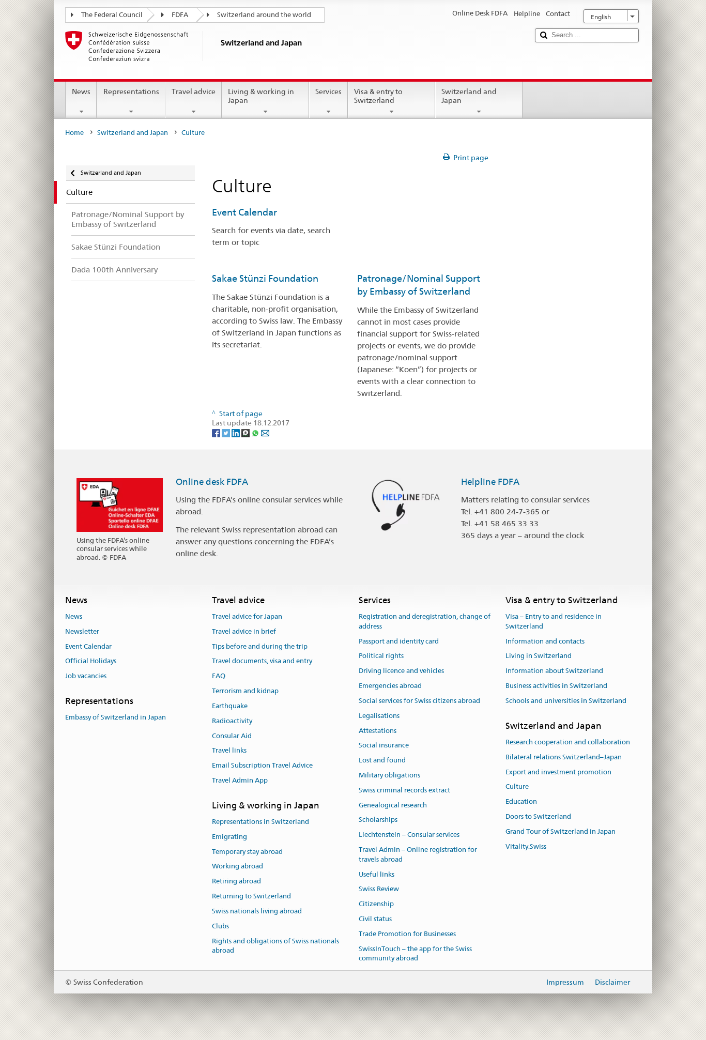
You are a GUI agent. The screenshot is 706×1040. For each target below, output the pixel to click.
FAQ (218, 676)
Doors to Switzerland (538, 816)
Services (328, 91)
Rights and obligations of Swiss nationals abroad (275, 946)
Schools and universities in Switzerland (565, 701)
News (81, 91)
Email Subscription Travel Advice (262, 765)
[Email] (265, 433)
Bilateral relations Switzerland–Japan (563, 757)
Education (521, 801)
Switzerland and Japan (469, 95)
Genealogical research (393, 805)
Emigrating (229, 836)
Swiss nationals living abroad (257, 911)
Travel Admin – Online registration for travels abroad (418, 854)
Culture (517, 787)
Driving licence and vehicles (401, 671)
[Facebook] (217, 433)
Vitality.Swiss (525, 846)
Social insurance (384, 746)
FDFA (180, 15)
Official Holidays (90, 661)
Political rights (381, 656)
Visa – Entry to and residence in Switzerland (553, 621)
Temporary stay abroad (247, 851)
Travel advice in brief (244, 631)
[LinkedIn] (236, 433)
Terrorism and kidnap (245, 691)
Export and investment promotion (558, 772)
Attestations (377, 731)
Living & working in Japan (261, 95)
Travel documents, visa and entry (262, 661)
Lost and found (382, 760)
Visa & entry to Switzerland (378, 95)
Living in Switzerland (538, 656)
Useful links (376, 874)
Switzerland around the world (264, 15)
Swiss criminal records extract (404, 790)
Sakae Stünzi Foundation (265, 278)
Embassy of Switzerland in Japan (115, 718)
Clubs (220, 926)
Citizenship (376, 904)
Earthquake (230, 706)
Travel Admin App (240, 780)
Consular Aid (232, 736)
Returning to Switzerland (251, 896)
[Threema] (246, 433)
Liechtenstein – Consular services (409, 834)
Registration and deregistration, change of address (424, 621)
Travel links (229, 751)
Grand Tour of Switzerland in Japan (560, 831)
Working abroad (237, 866)
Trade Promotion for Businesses (407, 934)
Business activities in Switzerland (556, 686)
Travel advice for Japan (247, 616)
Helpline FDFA (490, 482)
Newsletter (82, 631)
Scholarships (378, 820)
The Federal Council (112, 15)
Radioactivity (232, 721)
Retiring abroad (236, 881)
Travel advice (194, 91)
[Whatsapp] (256, 433)
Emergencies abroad (390, 686)
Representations (131, 91)
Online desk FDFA (212, 482)
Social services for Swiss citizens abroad (419, 701)
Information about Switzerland (554, 671)
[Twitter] (227, 433)
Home (74, 132)
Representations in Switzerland (260, 821)
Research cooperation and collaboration (567, 742)
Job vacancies (85, 676)
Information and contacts (545, 641)
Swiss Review (379, 889)
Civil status (375, 919)
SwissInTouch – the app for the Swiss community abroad (415, 953)
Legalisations (379, 716)
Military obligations (389, 775)
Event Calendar (244, 212)
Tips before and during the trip (260, 646)
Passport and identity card (399, 641)
